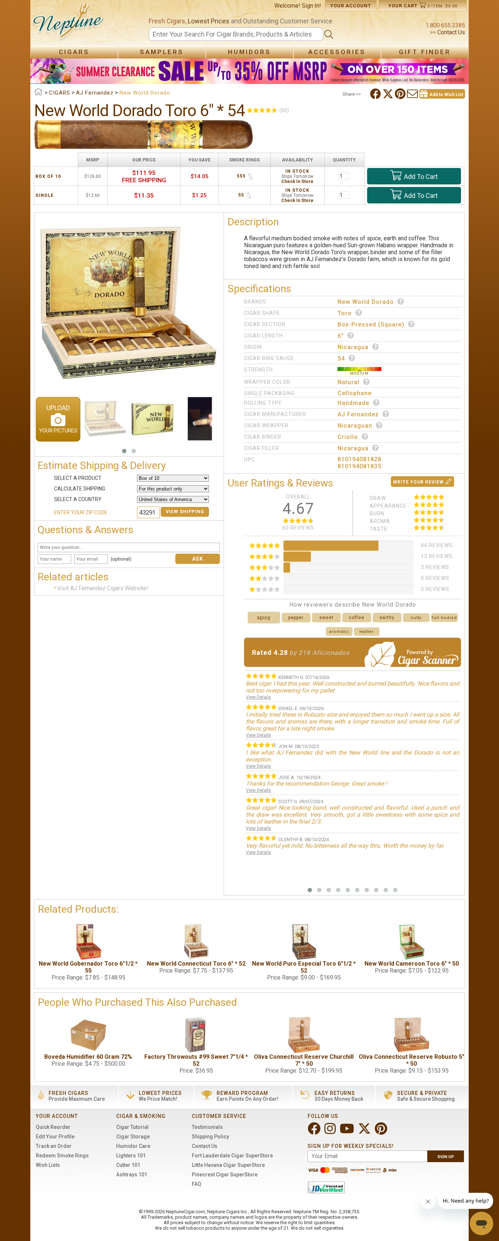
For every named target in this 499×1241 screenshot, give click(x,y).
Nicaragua (353, 347)
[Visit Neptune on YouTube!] (347, 1131)
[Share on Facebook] (376, 93)
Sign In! (311, 5)
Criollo (348, 437)
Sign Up (445, 1156)
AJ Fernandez (358, 414)
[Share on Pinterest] (401, 93)
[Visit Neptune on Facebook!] (315, 1131)
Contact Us (450, 32)
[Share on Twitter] (388, 93)
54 (341, 358)
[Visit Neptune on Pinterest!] (382, 1131)
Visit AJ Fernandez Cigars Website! (102, 588)
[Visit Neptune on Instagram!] (330, 1131)
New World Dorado (366, 301)
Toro (345, 313)
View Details (258, 697)
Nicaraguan (355, 425)
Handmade (353, 403)
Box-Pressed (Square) (371, 324)
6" (341, 335)
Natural (348, 382)
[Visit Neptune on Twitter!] (365, 1131)
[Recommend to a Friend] (413, 93)
